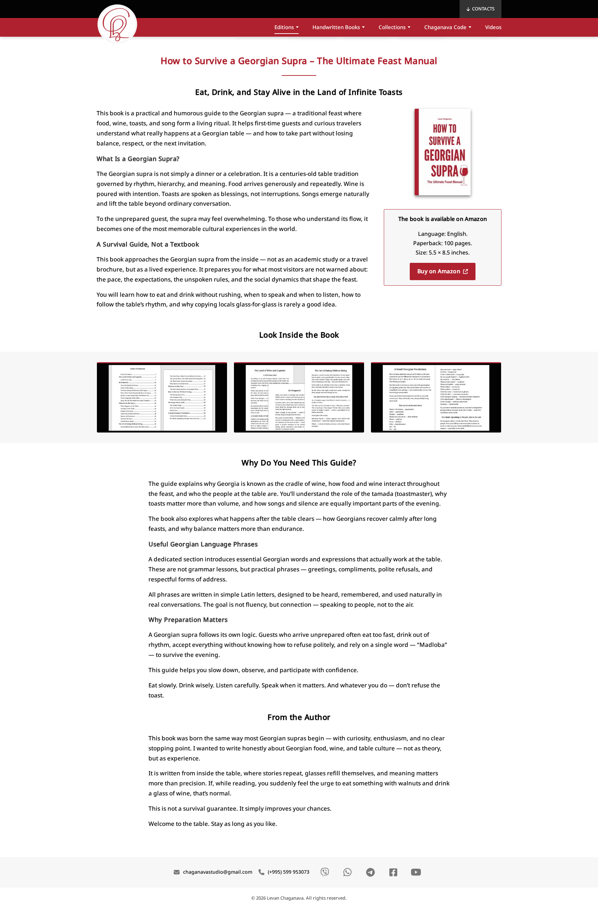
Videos (493, 27)
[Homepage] (117, 24)
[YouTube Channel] (416, 872)
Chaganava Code (445, 27)
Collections (392, 27)
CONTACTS (483, 8)
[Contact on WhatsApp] (347, 872)
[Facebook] (393, 872)
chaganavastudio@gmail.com (217, 872)
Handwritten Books (336, 27)
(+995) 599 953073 (288, 872)
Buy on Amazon (439, 271)
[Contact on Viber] (324, 872)
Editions (284, 27)
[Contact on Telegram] (370, 872)
